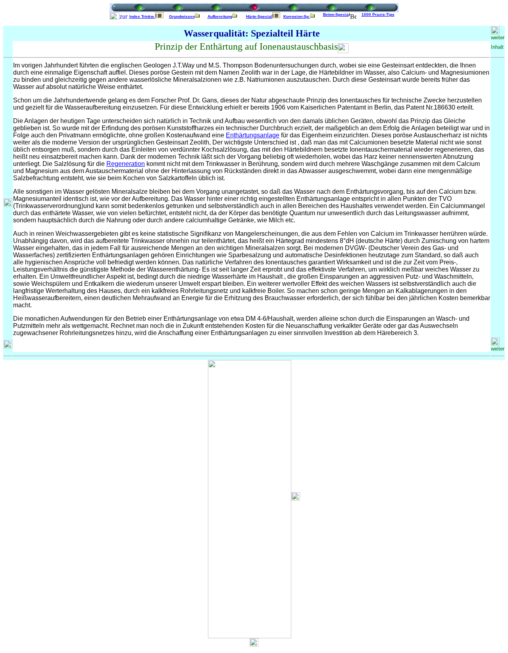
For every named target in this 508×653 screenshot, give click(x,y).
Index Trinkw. (142, 16)
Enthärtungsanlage (252, 135)
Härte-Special (259, 16)
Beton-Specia (336, 14)
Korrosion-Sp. (296, 16)
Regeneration (125, 163)
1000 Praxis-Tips (378, 14)
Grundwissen (182, 16)
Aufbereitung (220, 16)
